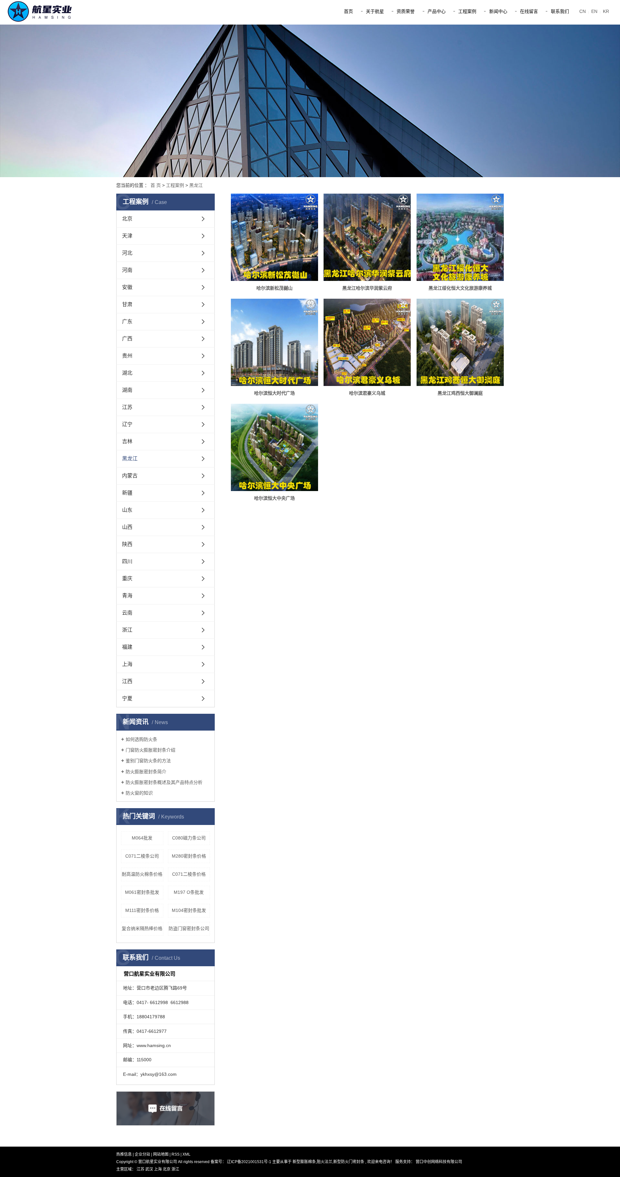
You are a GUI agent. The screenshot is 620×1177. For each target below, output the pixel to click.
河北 (127, 253)
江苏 (127, 407)
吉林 (127, 441)
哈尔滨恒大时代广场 (274, 393)
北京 (127, 218)
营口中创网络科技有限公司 (438, 1162)
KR (606, 11)
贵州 (127, 355)
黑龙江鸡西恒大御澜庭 (460, 393)
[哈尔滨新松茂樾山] (274, 237)
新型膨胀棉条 (304, 1162)
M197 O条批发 (189, 892)
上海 (127, 664)
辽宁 (127, 424)
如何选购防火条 (141, 739)
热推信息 (124, 1154)
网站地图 (161, 1154)
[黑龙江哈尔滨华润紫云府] (367, 237)
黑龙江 (196, 185)
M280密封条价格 (189, 856)
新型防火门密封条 (348, 1162)
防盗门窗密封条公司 (189, 928)
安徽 (127, 287)
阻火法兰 (324, 1162)
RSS (175, 1154)
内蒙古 (130, 475)
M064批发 (142, 837)
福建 (127, 647)
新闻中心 (498, 11)
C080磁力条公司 (189, 837)
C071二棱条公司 (142, 856)
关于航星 (375, 11)
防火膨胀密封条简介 (146, 771)
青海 (127, 595)
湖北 (127, 373)
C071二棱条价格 (189, 874)
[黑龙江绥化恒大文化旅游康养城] (460, 237)
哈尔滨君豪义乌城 (367, 393)
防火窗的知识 (139, 793)
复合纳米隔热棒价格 (142, 928)
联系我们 (560, 11)
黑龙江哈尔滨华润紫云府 (367, 288)
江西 (127, 681)
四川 (127, 561)
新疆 (127, 493)
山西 (127, 527)
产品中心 (437, 11)
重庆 (127, 578)
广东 (127, 321)
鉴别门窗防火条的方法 (148, 760)
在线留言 (529, 11)
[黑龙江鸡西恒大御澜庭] (460, 342)
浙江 (127, 630)
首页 (348, 11)
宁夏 (127, 698)
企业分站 (142, 1154)
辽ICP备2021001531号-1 (249, 1162)
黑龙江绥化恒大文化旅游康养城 (460, 288)
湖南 (127, 390)
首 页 (155, 185)
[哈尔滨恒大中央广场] (274, 447)
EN (594, 11)
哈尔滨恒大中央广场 (274, 498)
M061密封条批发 (142, 892)
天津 (127, 236)
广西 (127, 338)
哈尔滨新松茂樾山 (274, 288)
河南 (127, 270)
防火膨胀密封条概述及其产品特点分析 (164, 782)
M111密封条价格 (142, 910)
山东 (127, 510)
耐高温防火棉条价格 (142, 874)
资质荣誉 (406, 11)
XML (186, 1154)
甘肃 (127, 304)
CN (582, 11)
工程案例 (467, 11)
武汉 (149, 1169)
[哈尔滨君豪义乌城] (367, 342)
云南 (127, 612)
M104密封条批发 (189, 910)
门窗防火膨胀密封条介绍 (150, 750)
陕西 (127, 544)
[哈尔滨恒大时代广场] (274, 342)
